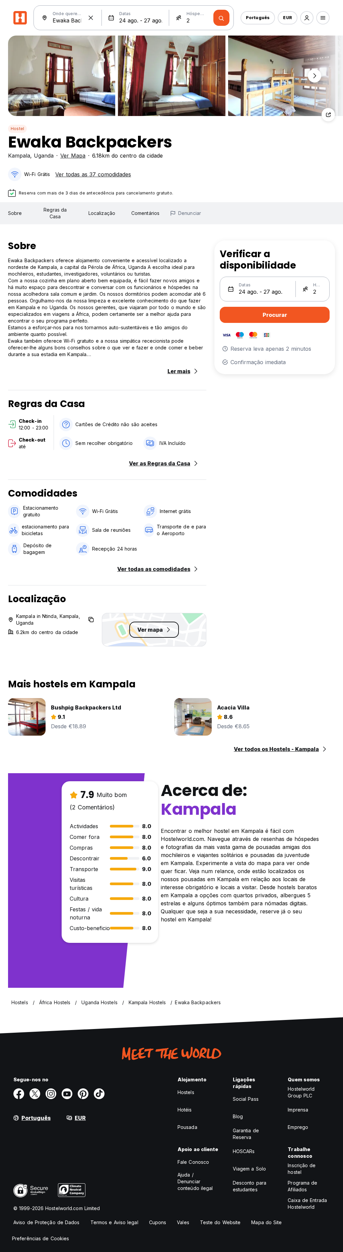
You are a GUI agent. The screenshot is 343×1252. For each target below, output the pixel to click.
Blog (238, 1116)
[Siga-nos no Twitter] (34, 1093)
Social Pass (246, 1099)
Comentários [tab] (145, 213)
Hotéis (185, 1110)
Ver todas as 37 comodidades (93, 174)
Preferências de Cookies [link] (40, 1238)
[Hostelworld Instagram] (51, 1093)
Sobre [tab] (15, 213)
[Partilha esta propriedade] (328, 114)
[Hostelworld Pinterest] (83, 1093)
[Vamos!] (221, 18)
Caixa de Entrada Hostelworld (307, 1203)
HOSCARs (244, 1151)
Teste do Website (220, 1222)
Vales (183, 1222)
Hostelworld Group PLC (301, 1092)
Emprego (298, 1127)
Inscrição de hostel (302, 1168)
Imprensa (298, 1110)
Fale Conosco (193, 1162)
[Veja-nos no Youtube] (67, 1093)
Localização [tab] (101, 213)
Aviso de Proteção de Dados (46, 1222)
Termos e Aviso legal (114, 1222)
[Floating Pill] (314, 75)
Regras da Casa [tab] (55, 213)
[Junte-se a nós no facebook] (18, 1093)
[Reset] (91, 18)
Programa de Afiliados (302, 1186)
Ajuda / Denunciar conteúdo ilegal (195, 1181)
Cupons (157, 1222)
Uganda (44, 155)
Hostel (17, 128)
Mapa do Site (266, 1222)
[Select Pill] (307, 17)
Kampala (19, 155)
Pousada (187, 1127)
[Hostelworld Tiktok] (99, 1093)
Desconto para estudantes (249, 1186)
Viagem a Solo (249, 1169)
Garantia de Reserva (246, 1134)
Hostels (186, 1092)
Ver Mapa (72, 155)
